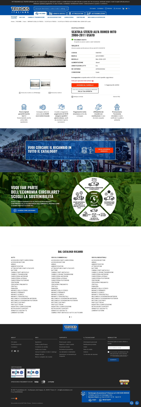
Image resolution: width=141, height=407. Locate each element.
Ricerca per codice (65, 342)
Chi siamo (93, 8)
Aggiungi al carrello (85, 85)
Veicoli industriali (99, 257)
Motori (22, 17)
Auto (13, 257)
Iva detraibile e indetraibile (67, 352)
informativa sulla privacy (119, 355)
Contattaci (100, 8)
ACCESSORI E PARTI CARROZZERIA (22, 260)
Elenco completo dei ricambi (43, 357)
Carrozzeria (68, 17)
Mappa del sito (39, 354)
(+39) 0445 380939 (122, 393)
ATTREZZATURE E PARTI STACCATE (22, 268)
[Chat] (131, 403)
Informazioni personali (90, 342)
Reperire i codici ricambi (66, 344)
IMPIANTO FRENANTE (18, 292)
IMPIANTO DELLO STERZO (19, 290)
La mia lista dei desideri (91, 354)
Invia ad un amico (56, 92)
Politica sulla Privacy (41, 344)
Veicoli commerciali (59, 257)
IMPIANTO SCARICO (17, 294)
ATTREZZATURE (97, 266)
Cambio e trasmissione (36, 17)
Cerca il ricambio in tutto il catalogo (46, 352)
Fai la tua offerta (85, 90)
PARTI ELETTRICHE (17, 304)
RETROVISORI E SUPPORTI (19, 308)
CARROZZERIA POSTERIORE (20, 280)
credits (13, 398)
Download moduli (64, 347)
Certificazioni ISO (16, 344)
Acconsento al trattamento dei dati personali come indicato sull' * (119, 353)
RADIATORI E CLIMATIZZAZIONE (21, 306)
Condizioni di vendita (41, 347)
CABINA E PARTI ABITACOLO (20, 272)
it (128, 8)
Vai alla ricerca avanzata (104, 150)
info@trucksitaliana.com (65, 390)
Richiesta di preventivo (66, 349)
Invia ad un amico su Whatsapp (30, 92)
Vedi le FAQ (116, 96)
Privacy (29, 403)
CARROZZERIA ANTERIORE (19, 276)
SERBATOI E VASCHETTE (19, 310)
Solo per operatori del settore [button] (81, 81)
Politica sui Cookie (40, 349)
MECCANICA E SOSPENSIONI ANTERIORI (23, 298)
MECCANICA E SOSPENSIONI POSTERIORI (24, 300)
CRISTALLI (14, 286)
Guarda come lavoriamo (26, 210)
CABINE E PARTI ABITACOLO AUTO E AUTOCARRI (67, 312)
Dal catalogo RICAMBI (70, 252)
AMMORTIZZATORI (17, 266)
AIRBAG (13, 264)
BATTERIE (14, 270)
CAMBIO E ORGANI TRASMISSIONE (62, 274)
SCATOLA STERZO (77, 28)
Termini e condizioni (37, 403)
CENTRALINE (15, 282)
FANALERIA (14, 288)
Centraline (81, 17)
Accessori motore (54, 17)
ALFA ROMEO (100, 56)
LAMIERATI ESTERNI (17, 312)
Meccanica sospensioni (96, 17)
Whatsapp (107, 400)
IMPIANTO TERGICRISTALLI (19, 296)
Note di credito (88, 349)
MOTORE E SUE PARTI (18, 302)
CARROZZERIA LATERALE (19, 278)
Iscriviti (113, 359)
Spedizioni (38, 342)
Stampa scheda (78, 96)
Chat (94, 400)
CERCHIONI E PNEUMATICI (19, 284)
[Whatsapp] (137, 403)
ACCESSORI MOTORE (18, 262)
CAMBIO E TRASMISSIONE (19, 274)
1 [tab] (69, 317)
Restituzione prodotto (90, 344)
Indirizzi (86, 352)
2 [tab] (71, 317)
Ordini (85, 347)
